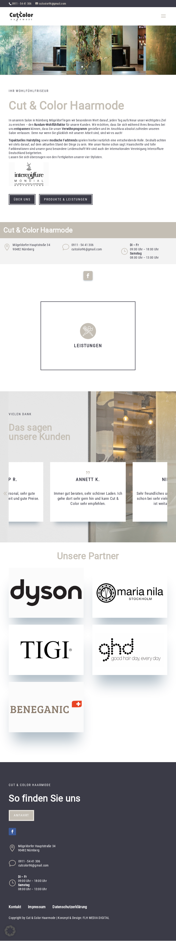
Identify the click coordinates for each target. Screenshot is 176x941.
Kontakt (15, 907)
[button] (170, 493)
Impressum (37, 907)
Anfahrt (21, 815)
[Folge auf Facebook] (88, 275)
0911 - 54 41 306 (22, 3)
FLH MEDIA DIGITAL (96, 918)
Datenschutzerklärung (69, 907)
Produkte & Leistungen (66, 199)
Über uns (22, 199)
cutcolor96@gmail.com (87, 249)
